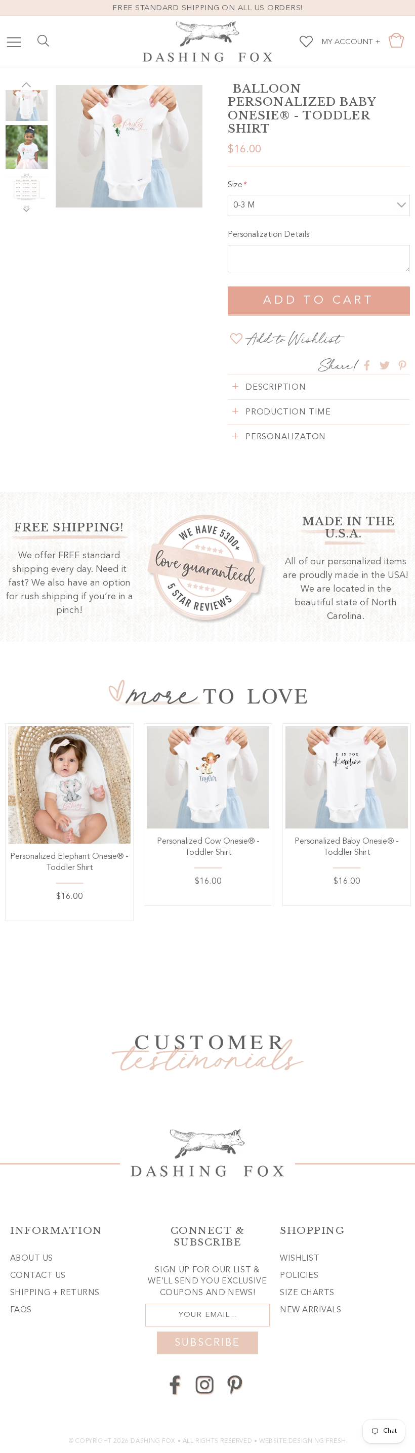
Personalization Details (268, 235)
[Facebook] (174, 1385)
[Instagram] (204, 1385)
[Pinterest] (234, 1385)
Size (237, 185)
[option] (129, 146)
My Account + (351, 42)
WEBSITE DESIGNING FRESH (302, 1441)
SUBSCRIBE (207, 1343)
